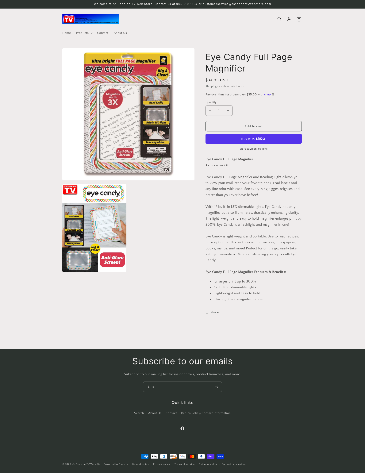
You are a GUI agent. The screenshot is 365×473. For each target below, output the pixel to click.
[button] (83, 32)
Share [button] (214, 312)
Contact (171, 413)
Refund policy (140, 464)
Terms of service (185, 464)
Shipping (211, 86)
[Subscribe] (217, 387)
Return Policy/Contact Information (206, 413)
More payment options (254, 148)
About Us (155, 413)
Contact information (233, 464)
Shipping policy (208, 464)
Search (139, 413)
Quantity (211, 102)
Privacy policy (161, 464)
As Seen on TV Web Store (87, 464)
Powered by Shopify (116, 464)
